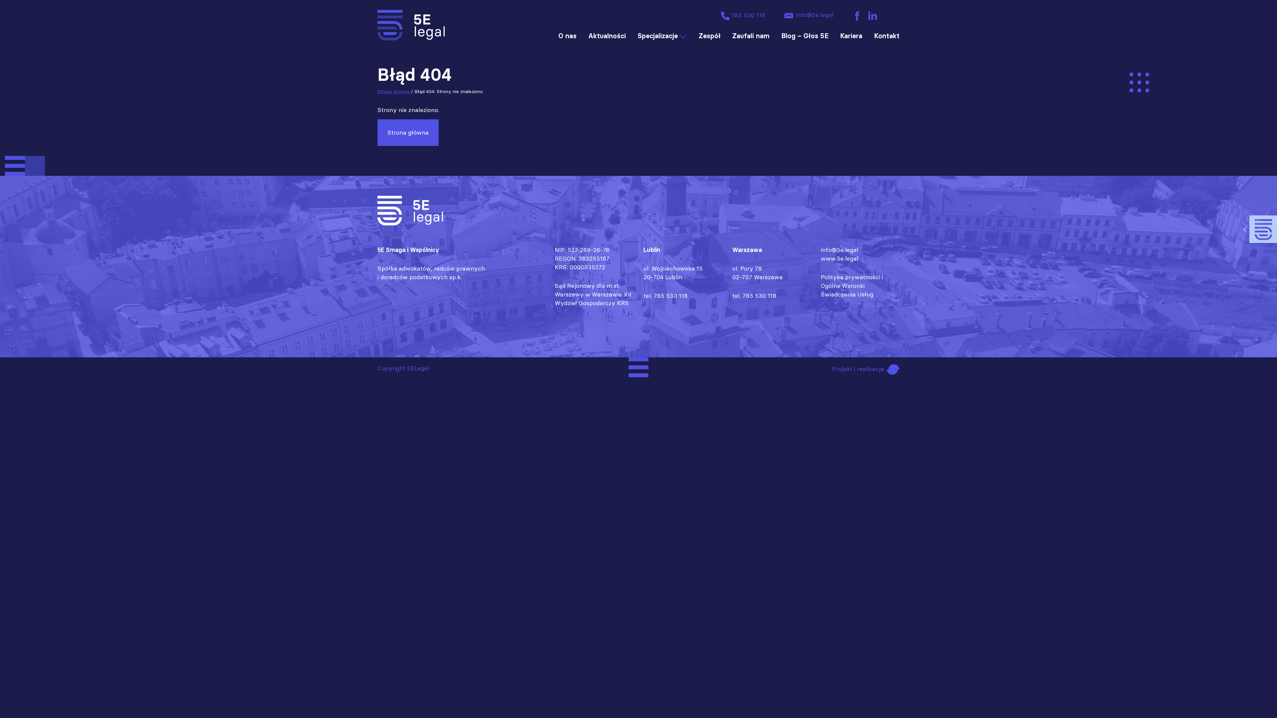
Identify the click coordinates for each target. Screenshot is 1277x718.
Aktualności (607, 36)
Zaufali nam (751, 36)
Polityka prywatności (850, 277)
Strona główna (393, 91)
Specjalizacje (658, 36)
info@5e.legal (813, 15)
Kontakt (887, 36)
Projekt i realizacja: (859, 369)
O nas (567, 36)
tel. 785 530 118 (665, 295)
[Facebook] (857, 15)
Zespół (710, 36)
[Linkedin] (872, 15)
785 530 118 (747, 15)
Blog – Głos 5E (804, 36)
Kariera (851, 36)
